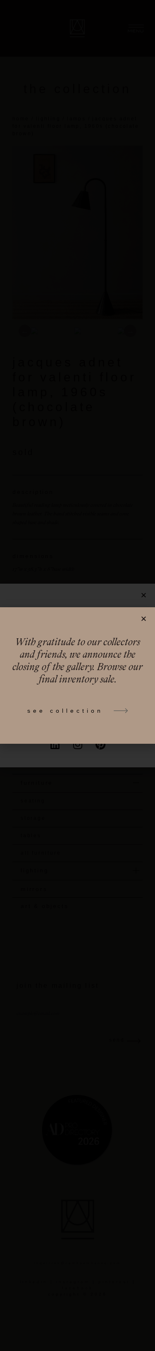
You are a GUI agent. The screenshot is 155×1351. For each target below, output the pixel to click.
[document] (77, 675)
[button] (144, 619)
